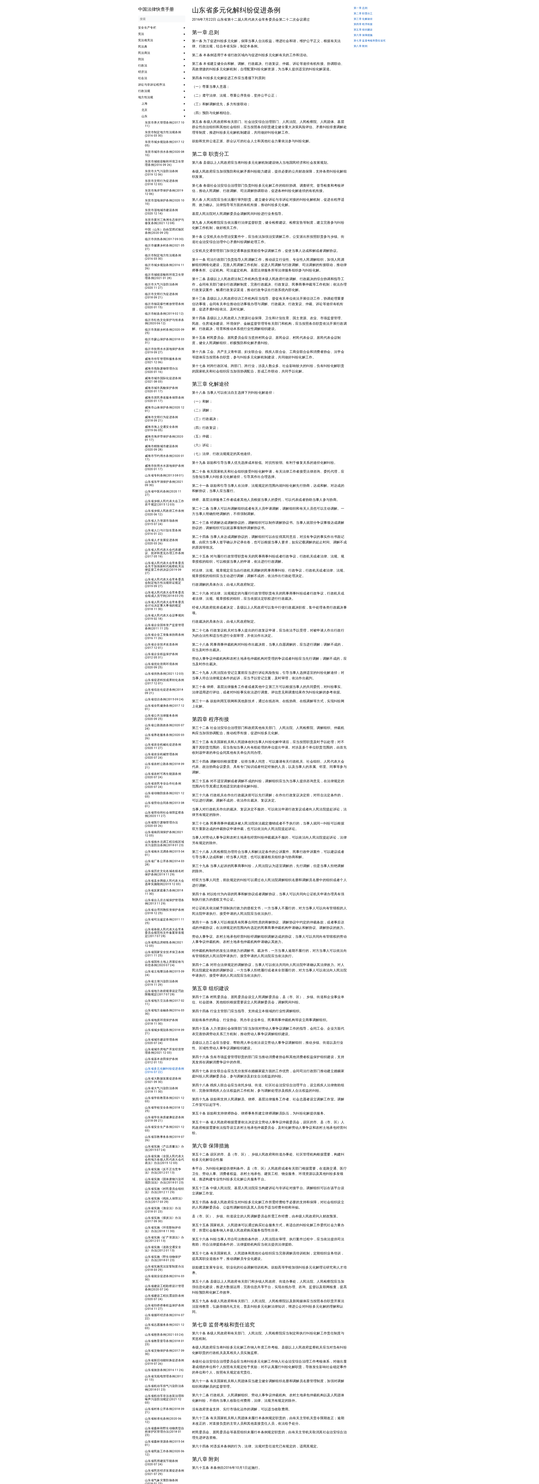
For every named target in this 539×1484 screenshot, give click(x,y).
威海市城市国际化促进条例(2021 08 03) (163, 379)
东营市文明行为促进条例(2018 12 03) (161, 182)
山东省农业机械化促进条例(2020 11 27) (163, 746)
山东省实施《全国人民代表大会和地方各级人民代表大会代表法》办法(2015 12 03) (164, 1159)
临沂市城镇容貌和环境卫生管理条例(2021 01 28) (164, 276)
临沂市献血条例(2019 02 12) (164, 313)
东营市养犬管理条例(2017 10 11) (164, 124)
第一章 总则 (360, 8)
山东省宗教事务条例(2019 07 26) (164, 1138)
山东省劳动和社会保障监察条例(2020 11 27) (164, 814)
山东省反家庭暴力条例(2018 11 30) (164, 892)
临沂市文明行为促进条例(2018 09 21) (161, 295)
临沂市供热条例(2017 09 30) (164, 239)
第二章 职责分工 (363, 13)
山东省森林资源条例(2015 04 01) (164, 1443)
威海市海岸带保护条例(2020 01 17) (164, 438)
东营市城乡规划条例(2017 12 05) (164, 143)
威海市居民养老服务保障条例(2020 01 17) (164, 399)
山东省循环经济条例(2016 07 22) (164, 1316)
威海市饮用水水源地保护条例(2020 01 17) (164, 467)
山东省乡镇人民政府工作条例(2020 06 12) (164, 512)
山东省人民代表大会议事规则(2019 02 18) (164, 617)
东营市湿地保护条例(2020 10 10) (164, 202)
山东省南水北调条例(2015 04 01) (164, 853)
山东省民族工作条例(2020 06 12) (164, 1452)
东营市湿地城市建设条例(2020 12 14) (161, 211)
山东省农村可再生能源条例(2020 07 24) (163, 775)
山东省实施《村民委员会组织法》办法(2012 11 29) (164, 1190)
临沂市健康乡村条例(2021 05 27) (164, 247)
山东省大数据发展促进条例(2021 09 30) (163, 1080)
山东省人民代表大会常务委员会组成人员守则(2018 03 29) (164, 594)
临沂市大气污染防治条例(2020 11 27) (161, 286)
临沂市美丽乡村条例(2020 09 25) (164, 331)
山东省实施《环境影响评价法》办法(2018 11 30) (163, 1229)
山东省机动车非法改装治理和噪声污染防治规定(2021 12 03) (164, 1399)
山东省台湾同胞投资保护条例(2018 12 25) (164, 911)
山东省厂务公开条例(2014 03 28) (164, 862)
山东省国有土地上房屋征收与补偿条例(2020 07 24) (164, 963)
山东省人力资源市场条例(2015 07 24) (161, 522)
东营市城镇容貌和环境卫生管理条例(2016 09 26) (164, 163)
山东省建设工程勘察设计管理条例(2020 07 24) (164, 1287)
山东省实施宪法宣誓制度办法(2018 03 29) (164, 1268)
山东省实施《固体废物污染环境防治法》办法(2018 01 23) (164, 1180)
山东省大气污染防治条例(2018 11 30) (161, 1089)
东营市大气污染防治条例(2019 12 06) (161, 172)
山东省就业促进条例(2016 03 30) (164, 1277)
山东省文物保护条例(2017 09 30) (164, 1352)
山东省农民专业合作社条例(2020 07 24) (163, 785)
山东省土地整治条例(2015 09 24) (164, 973)
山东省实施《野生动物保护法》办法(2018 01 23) (163, 1258)
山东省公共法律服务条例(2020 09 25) (161, 717)
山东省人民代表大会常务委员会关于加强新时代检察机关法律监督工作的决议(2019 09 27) (164, 568)
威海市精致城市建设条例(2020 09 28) (161, 447)
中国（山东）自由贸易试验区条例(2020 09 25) (164, 231)
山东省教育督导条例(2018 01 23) (164, 1342)
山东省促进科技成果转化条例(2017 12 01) (164, 681)
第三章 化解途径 (363, 19)
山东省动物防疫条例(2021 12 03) (164, 794)
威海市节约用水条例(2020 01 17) (164, 457)
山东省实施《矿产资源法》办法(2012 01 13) (164, 1239)
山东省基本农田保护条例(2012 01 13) (161, 1060)
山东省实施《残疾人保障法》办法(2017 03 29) (164, 1200)
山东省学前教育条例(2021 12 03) (164, 1099)
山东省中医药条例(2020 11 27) (163, 493)
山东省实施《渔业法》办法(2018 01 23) (163, 1209)
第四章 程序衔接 (363, 24)
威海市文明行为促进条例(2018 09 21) (161, 418)
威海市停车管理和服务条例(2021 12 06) (163, 360)
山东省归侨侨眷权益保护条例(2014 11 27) (164, 1307)
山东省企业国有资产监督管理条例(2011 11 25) (164, 626)
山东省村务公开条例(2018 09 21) (164, 1410)
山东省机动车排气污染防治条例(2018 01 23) (164, 1387)
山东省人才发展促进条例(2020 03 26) (161, 541)
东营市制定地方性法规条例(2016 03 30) (163, 133)
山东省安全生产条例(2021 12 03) (164, 1128)
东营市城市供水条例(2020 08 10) (164, 153)
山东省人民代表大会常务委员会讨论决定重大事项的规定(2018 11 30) (164, 605)
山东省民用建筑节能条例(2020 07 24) (161, 1462)
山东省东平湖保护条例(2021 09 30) (164, 483)
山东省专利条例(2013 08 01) (164, 475)
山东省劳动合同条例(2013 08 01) (164, 804)
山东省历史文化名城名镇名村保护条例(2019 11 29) (164, 872)
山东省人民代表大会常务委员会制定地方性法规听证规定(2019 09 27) (164, 583)
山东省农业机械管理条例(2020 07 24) (161, 756)
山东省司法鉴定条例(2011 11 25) (164, 921)
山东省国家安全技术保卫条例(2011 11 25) (164, 953)
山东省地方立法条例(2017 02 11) (164, 1002)
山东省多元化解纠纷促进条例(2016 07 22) (164, 1070)
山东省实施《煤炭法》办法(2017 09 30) (163, 1219)
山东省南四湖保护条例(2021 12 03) (164, 833)
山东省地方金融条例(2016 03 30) (164, 1012)
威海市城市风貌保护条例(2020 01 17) (161, 389)
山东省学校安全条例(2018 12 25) (164, 1109)
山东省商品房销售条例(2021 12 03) (164, 944)
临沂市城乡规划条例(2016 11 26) (164, 266)
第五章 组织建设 (363, 29)
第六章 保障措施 (363, 35)
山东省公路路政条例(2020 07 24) (164, 726)
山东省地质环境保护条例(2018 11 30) (161, 1021)
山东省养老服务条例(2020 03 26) (164, 736)
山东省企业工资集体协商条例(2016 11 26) (164, 636)
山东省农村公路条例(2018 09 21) (164, 765)
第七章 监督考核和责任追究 (370, 40)
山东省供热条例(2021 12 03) (164, 673)
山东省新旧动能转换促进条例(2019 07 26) (164, 1362)
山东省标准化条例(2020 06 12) (163, 1420)
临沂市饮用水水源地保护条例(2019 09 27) (164, 350)
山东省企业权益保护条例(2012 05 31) (161, 655)
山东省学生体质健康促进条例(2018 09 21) (164, 1119)
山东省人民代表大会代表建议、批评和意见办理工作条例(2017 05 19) (164, 553)
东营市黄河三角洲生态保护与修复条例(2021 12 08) (164, 221)
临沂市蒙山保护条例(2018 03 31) (164, 341)
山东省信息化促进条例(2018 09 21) (164, 691)
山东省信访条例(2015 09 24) (164, 699)
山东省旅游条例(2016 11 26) (164, 1370)
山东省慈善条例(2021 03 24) (164, 1334)
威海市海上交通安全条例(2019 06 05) (161, 428)
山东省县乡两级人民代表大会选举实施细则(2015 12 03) (164, 882)
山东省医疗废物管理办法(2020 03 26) (161, 824)
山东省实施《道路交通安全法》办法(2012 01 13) (163, 1248)
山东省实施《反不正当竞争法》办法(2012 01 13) (163, 1171)
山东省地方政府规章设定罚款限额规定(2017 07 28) (164, 992)
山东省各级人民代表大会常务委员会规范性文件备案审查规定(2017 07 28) (164, 933)
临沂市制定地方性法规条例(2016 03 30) (163, 257)
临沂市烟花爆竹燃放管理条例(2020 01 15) (164, 305)
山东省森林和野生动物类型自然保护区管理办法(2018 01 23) (164, 1432)
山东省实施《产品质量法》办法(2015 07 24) (164, 1148)
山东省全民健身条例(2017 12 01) (164, 707)
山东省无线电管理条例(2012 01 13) (164, 1378)
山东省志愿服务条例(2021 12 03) (164, 1326)
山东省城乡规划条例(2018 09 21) (164, 1031)
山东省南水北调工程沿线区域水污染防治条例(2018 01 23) (164, 843)
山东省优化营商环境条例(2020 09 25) (161, 665)
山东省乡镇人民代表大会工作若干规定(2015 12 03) (164, 502)
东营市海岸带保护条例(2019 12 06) (164, 192)
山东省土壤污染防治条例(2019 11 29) (161, 983)
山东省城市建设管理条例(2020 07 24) (161, 1041)
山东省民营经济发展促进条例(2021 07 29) (164, 1472)
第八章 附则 (360, 46)
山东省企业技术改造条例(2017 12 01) (161, 646)
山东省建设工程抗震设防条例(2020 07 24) (164, 1297)
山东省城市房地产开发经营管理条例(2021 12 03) (164, 1051)
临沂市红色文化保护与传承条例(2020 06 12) (164, 321)
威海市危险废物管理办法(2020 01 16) (161, 370)
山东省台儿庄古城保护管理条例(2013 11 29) (164, 901)
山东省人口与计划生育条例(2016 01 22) (163, 532)
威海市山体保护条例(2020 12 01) (164, 409)
